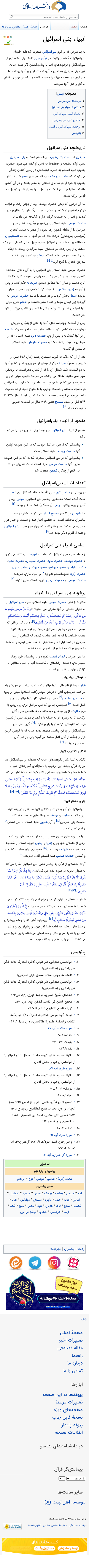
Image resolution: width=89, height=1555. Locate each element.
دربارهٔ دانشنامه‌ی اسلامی (55, 1526)
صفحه (83, 26)
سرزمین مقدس (72, 698)
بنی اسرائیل (17, 157)
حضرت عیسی (55, 580)
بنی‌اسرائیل (49, 51)
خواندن (44, 26)
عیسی (51, 1178)
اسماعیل (14, 1193)
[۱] (52, 260)
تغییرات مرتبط (69, 1402)
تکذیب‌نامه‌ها (34, 1526)
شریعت (32, 282)
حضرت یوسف (59, 176)
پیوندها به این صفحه (63, 1394)
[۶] (43, 573)
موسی (40, 1178)
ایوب (67, 1199)
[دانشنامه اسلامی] (44, 6)
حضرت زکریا (78, 573)
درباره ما (75, 1363)
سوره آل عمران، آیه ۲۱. (57, 1155)
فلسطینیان (12, 236)
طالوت (9, 329)
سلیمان (37, 1199)
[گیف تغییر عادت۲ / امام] (44, 1546)
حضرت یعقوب (59, 157)
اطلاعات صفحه (69, 1432)
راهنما (77, 1355)
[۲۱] (51, 919)
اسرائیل (81, 157)
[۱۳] (17, 792)
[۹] (60, 697)
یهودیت (55, 1248)
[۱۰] (70, 704)
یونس (37, 1193)
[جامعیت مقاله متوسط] (8, 36)
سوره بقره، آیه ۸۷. (60, 1068)
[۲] (48, 260)
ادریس (70, 1193)
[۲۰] (70, 890)
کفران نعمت (57, 656)
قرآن (83, 685)
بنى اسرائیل (11, 526)
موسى (20, 499)
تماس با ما (72, 1370)
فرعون (53, 470)
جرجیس (55, 1211)
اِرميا (66, 1211)
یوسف (54, 815)
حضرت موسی (77, 223)
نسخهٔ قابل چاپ (67, 1417)
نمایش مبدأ (30, 26)
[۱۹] (74, 890)
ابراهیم (21, 1178)
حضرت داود (38, 335)
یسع (21, 1205)
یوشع (40, 255)
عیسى (57, 505)
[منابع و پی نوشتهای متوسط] (11, 36)
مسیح (59, 401)
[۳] (64, 407)
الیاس (76, 1199)
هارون (44, 822)
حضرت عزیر (19, 567)
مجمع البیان (51, 513)
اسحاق (26, 1193)
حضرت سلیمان (37, 342)
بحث (74, 26)
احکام (23, 302)
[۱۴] (12, 792)
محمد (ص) (65, 1178)
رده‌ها (80, 1248)
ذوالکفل (25, 1199)
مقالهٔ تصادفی (70, 1348)
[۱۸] (21, 855)
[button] (81, 92)
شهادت (63, 849)
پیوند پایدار (72, 1425)
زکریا (49, 843)
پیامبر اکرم (63, 492)
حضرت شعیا (16, 561)
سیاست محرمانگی (77, 1526)
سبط (74, 295)
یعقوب (66, 815)
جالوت (76, 711)
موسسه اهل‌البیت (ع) (64, 1502)
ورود (84, 1318)
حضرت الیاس (77, 567)
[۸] (33, 621)
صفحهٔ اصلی (71, 1332)
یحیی (39, 843)
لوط (58, 1205)
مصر (25, 176)
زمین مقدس (66, 289)
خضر (58, 1199)
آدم (80, 1193)
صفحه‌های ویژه (68, 1409)
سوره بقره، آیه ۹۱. (60, 1135)
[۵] (47, 532)
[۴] (13, 504)
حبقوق (43, 1211)
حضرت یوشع (57, 567)
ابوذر (13, 492)
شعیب (77, 1205)
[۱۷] (45, 848)
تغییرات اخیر (71, 1340)
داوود (48, 1199)
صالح (67, 1205)
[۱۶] (5, 821)
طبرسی (76, 513)
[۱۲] (62, 742)
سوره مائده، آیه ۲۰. (59, 1028)
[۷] (12, 579)
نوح (31, 1178)
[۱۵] (58, 821)
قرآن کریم (40, 58)
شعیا (13, 1205)
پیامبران (69, 1248)
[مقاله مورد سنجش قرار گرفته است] (4, 36)
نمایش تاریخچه (11, 26)
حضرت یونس (38, 567)
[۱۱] (33, 723)
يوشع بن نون (28, 1211)
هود (39, 1205)
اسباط (62, 363)
